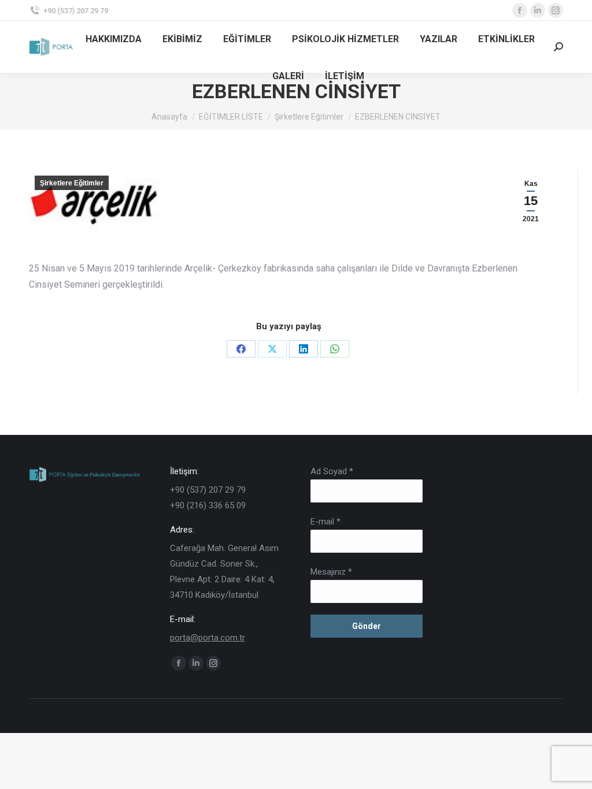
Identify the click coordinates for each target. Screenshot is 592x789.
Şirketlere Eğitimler (71, 183)
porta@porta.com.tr (207, 637)
